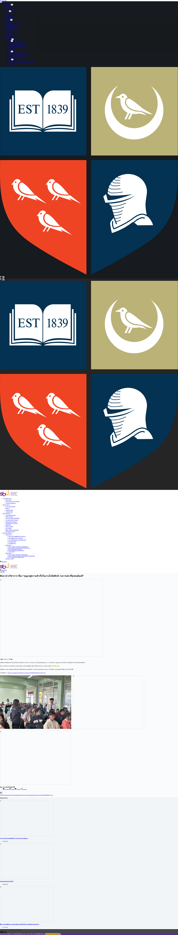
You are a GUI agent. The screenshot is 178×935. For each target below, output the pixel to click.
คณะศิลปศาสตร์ (12, 541)
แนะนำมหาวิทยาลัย (10, 506)
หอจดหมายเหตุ (9, 510)
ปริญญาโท (8, 545)
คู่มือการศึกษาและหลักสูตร (12, 530)
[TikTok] (4, 932)
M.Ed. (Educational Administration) (16, 550)
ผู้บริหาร (8, 508)
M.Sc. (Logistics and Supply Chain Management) (19, 548)
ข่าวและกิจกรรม (7, 498)
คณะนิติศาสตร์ (12, 543)
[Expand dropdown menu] (12, 533)
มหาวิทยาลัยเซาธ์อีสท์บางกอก (45, 795)
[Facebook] (1, 932)
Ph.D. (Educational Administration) (16, 557)
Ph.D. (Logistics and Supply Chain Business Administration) (21, 556)
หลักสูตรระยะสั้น (10, 558)
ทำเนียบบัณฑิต (9, 511)
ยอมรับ (47, 934)
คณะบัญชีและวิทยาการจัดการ (15, 538)
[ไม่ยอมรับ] (60, 934)
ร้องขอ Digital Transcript (11, 521)
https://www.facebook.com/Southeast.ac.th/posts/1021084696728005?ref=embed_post (27, 672)
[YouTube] (2, 932)
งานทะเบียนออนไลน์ (11, 515)
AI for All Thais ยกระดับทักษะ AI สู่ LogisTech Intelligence (14, 838)
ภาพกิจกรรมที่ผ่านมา (11, 503)
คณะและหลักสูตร (7, 533)
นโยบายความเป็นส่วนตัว (55, 934)
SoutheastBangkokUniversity (20, 795)
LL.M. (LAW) (11, 551)
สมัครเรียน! (4, 561)
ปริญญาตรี (8, 534)
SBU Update (8, 499)
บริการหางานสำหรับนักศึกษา (13, 518)
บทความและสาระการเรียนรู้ (12, 501)
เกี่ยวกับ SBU (6, 504)
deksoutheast (7, 795)
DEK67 (2, 795)
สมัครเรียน (8, 524)
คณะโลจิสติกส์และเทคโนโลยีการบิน (17, 540)
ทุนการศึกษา (9, 528)
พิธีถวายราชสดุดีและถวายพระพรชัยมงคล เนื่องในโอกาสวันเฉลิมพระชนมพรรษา (19, 924)
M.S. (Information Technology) (15, 549)
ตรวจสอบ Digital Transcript (12, 520)
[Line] (5, 932)
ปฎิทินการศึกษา (9, 526)
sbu (12, 795)
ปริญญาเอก (8, 553)
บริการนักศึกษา (6, 513)
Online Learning (9, 516)
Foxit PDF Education (10, 531)
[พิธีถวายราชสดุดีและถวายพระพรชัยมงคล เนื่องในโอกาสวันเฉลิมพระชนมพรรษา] (26, 921)
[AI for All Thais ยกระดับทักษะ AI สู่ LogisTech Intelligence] (26, 835)
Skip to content (3, 0)
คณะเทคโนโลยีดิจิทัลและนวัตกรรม (17, 536)
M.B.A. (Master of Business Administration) (18, 546)
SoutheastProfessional (32, 795)
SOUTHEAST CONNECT (12, 523)
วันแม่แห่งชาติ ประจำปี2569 (6, 881)
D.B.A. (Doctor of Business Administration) (18, 554)
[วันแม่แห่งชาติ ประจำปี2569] (26, 878)
